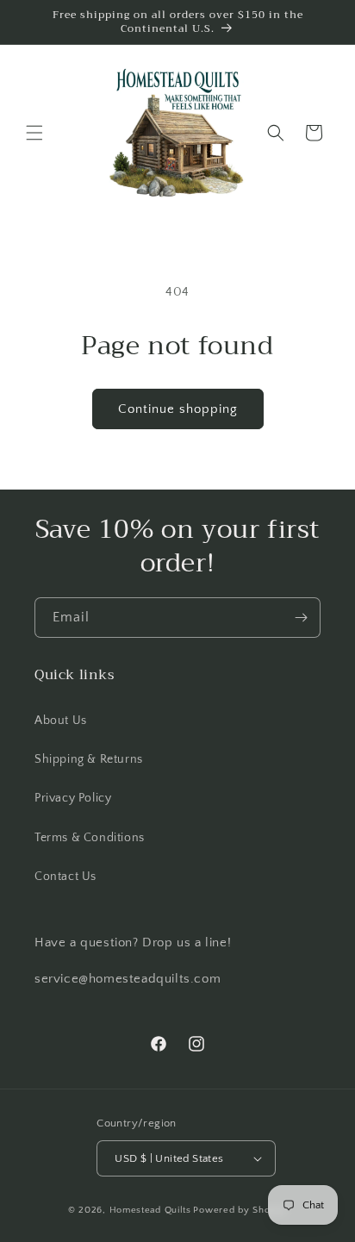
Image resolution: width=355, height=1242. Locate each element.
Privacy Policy (72, 798)
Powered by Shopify (240, 1210)
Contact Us (65, 876)
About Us (60, 720)
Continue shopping (178, 409)
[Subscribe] (301, 617)
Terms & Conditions (89, 838)
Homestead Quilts (150, 1210)
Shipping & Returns (88, 759)
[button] (34, 133)
